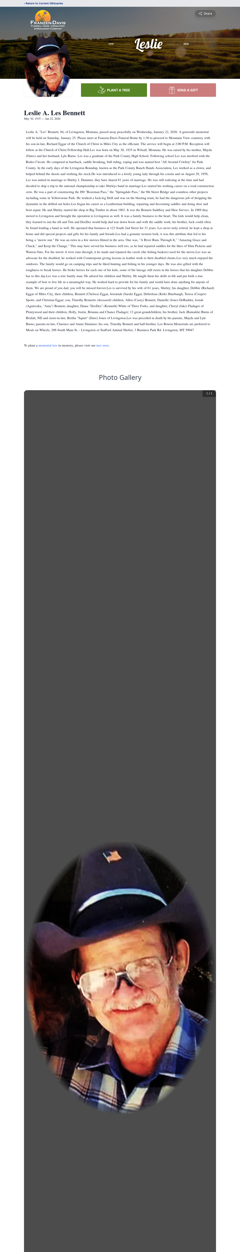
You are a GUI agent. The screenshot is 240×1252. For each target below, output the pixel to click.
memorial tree (47, 345)
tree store (102, 345)
